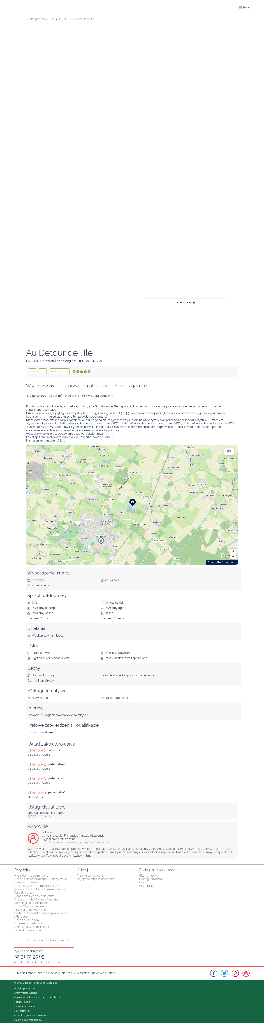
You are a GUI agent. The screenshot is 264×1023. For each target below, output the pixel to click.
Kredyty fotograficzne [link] (25, 993)
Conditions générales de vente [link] (30, 1015)
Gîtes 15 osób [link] (148, 875)
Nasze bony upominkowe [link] (31, 875)
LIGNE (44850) (92, 361)
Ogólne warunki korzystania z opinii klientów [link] (37, 997)
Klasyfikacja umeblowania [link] (28, 1020)
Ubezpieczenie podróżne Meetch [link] (36, 886)
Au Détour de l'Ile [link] (83, 19)
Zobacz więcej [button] (185, 302)
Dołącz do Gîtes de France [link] (31, 927)
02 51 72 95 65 (29, 956)
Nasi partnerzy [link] (22, 1011)
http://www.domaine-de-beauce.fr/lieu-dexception (76, 842)
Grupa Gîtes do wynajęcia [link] (30, 906)
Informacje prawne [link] (24, 1006)
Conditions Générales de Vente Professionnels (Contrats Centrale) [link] (36, 897)
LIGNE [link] (63, 19)
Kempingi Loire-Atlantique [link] (31, 903)
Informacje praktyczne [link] (28, 923)
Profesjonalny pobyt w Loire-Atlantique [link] (39, 889)
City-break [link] (146, 886)
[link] (32, 371)
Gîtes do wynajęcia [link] (26, 920)
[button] (244, 7)
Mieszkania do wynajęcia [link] (30, 909)
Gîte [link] (52, 19)
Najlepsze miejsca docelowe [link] (95, 879)
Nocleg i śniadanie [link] (151, 879)
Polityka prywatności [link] (25, 988)
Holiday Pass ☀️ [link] (22, 1002)
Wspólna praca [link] (24, 892)
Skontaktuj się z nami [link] (27, 930)
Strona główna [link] (35, 19)
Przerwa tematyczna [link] (90, 875)
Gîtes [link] (142, 882)
